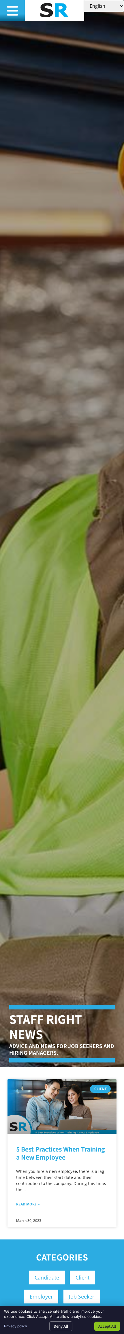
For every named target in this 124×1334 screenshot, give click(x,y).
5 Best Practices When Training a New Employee (60, 1153)
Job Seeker (81, 1296)
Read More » (28, 1204)
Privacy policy (15, 1326)
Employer (41, 1296)
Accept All (107, 1326)
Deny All (61, 1326)
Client (82, 1277)
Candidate (47, 1277)
